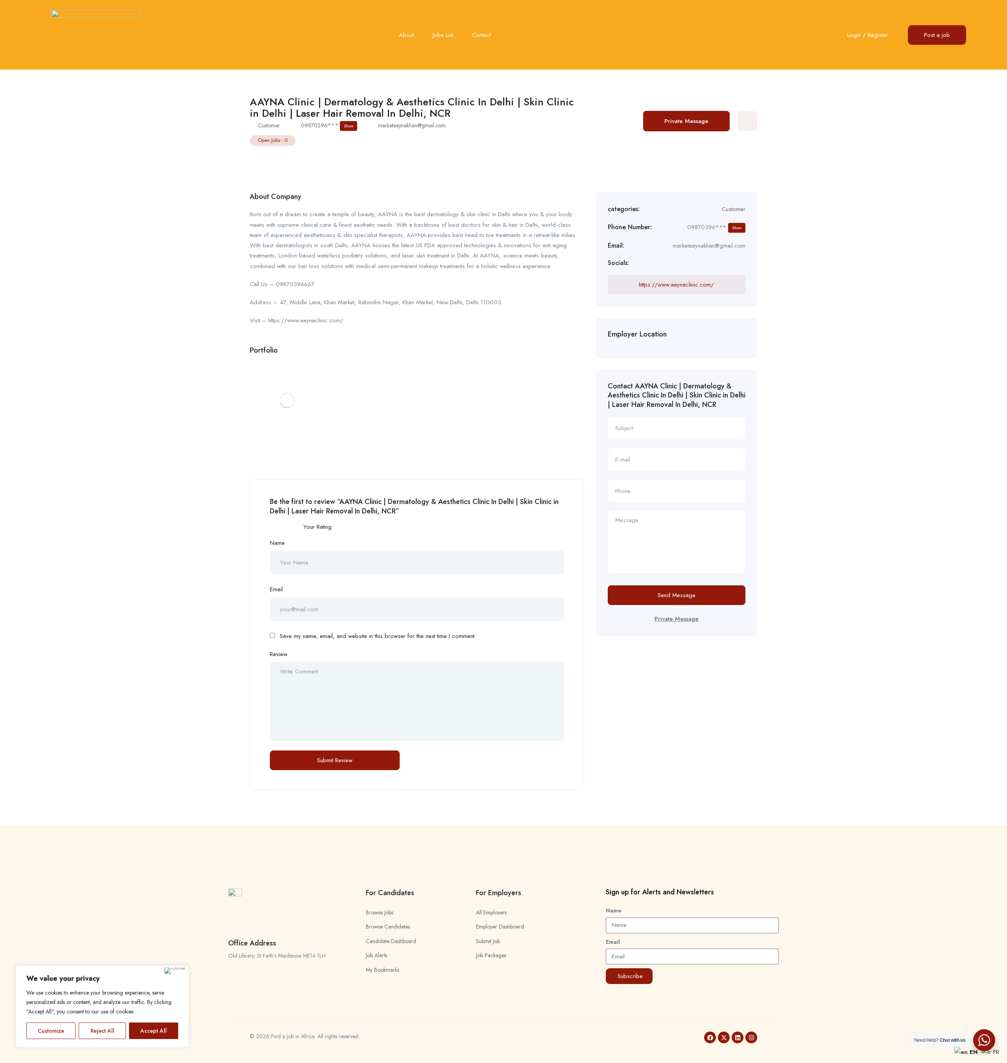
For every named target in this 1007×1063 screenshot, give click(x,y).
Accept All (153, 1031)
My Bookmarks (382, 970)
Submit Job (488, 941)
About (406, 35)
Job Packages (491, 955)
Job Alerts (376, 955)
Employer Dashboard (500, 927)
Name (277, 543)
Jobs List (443, 35)
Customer (269, 125)
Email (276, 589)
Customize (51, 1031)
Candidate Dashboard (391, 941)
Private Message (686, 121)
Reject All (102, 1031)
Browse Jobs (379, 912)
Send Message (676, 595)
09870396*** (327, 125)
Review (278, 654)
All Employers (491, 912)
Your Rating (317, 526)
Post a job (937, 35)
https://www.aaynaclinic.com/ (676, 284)
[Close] (174, 970)
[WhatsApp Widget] (984, 1040)
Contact (481, 35)
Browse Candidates (388, 927)
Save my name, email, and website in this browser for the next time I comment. (378, 636)
